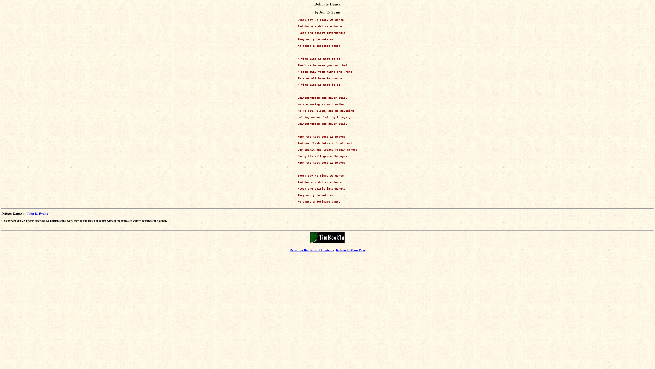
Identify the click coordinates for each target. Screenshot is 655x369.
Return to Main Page (351, 250)
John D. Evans (37, 213)
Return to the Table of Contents (312, 250)
